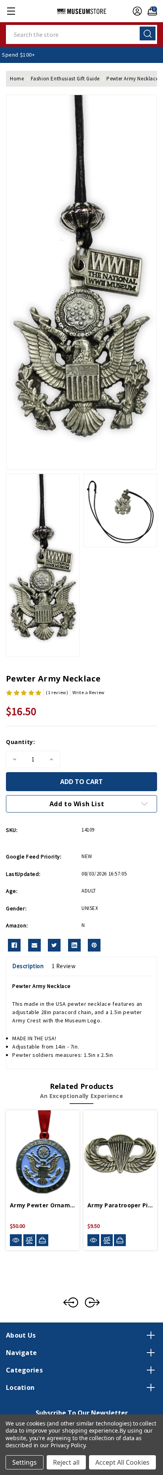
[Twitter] (54, 945)
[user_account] (135, 11)
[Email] (34, 945)
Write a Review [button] (88, 692)
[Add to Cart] (42, 1240)
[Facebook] (14, 945)
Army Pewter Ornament (43, 1205)
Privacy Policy (68, 1445)
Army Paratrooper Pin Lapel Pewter (120, 1205)
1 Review (64, 966)
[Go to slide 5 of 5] (71, 1302)
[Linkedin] (74, 945)
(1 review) (57, 692)
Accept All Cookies (122, 1462)
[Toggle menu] (11, 11)
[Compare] (29, 1240)
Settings (24, 1462)
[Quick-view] (16, 1240)
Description (28, 966)
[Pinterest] (94, 945)
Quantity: (20, 742)
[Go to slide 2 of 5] (92, 1302)
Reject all (66, 1462)
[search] (147, 33)
